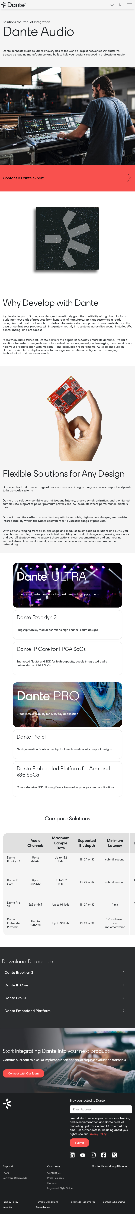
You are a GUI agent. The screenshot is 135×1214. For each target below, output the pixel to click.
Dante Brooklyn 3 (19, 972)
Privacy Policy (97, 1134)
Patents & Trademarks (82, 1201)
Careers (51, 1183)
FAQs (6, 1172)
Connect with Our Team (23, 1073)
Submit (79, 1142)
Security (7, 1207)
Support (8, 1166)
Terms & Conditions (47, 1201)
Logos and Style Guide (60, 1188)
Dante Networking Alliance (109, 1166)
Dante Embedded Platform (28, 1010)
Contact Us (53, 1172)
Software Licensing (114, 1201)
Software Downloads (15, 1177)
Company (53, 1166)
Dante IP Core (16, 985)
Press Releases (55, 1177)
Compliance (43, 1207)
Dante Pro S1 (15, 997)
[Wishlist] (121, 5)
